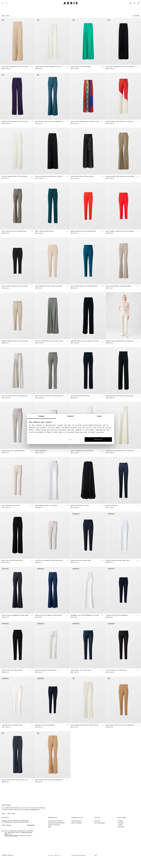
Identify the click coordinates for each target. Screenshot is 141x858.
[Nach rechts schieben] (31, 41)
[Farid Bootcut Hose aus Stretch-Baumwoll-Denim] (52, 96)
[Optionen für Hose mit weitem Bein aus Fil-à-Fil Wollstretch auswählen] (67, 341)
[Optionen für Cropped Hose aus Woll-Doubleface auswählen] (138, 615)
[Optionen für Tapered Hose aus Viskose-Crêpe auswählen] (102, 560)
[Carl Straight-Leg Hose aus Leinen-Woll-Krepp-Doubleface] (88, 699)
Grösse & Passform (54, 825)
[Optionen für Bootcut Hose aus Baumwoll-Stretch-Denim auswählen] (32, 615)
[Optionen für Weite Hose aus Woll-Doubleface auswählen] (32, 560)
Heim (3, 813)
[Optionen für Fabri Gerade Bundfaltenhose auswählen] (67, 231)
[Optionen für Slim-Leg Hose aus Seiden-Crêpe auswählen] (102, 670)
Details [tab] (70, 416)
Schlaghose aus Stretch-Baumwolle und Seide (85, 615)
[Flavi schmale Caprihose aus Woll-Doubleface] (123, 205)
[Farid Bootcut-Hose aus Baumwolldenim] (17, 205)
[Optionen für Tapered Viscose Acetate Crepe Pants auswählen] (138, 560)
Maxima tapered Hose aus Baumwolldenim (83, 231)
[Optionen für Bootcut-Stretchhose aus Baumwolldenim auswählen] (138, 286)
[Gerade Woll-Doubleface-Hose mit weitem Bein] (123, 425)
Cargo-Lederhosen (40, 450)
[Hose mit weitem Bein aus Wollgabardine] (17, 370)
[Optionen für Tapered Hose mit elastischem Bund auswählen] (32, 451)
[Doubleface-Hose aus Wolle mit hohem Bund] (123, 370)
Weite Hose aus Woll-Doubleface (12, 560)
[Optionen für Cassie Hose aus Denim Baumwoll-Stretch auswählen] (67, 67)
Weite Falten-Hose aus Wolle (80, 505)
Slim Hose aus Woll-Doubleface (45, 725)
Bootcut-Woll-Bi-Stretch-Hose (80, 396)
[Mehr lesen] (45, 809)
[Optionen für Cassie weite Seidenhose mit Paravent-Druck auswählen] (102, 121)
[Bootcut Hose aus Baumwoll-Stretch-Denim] (17, 590)
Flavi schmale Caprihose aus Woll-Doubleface (120, 231)
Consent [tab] (41, 416)
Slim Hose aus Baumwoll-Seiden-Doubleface (48, 560)
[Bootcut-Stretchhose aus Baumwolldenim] (123, 260)
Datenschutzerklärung (11, 835)
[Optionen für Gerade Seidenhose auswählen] (138, 505)
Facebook (120, 821)
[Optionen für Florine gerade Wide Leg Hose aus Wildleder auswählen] (138, 176)
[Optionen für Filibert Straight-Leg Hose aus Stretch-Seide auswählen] (32, 121)
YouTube (120, 825)
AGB (96, 855)
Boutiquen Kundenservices (56, 823)
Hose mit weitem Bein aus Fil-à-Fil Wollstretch (49, 341)
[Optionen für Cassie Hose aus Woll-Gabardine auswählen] (102, 67)
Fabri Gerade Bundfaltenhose (44, 231)
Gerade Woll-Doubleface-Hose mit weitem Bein (120, 450)
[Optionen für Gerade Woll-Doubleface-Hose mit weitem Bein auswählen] (138, 451)
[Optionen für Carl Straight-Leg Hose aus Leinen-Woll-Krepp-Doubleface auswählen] (102, 725)
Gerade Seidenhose (111, 505)
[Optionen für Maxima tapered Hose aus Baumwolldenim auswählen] (102, 231)
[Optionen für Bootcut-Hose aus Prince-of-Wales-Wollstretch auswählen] (67, 396)
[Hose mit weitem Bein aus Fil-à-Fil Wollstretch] (52, 315)
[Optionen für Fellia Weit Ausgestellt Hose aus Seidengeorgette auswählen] (32, 67)
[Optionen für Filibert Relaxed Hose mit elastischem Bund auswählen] (32, 176)
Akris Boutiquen (77, 823)
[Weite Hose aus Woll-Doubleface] (17, 535)
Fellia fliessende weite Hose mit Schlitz (48, 176)
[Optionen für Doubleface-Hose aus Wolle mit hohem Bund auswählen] (138, 396)
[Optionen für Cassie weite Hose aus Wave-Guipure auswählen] (102, 176)
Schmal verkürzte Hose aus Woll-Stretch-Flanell (15, 341)
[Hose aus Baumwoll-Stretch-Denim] (52, 644)
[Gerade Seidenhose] (123, 480)
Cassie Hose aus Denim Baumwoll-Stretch (48, 66)
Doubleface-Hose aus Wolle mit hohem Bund (119, 396)
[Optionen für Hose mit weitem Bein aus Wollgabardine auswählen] (32, 396)
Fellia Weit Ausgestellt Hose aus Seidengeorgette (15, 66)
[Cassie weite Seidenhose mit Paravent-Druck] (88, 96)
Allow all (98, 439)
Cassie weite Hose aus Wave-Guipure (82, 176)
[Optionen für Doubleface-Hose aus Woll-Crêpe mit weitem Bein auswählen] (102, 341)
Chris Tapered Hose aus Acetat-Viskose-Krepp (120, 725)
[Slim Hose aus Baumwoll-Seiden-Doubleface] (52, 535)
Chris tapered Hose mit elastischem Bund (48, 286)
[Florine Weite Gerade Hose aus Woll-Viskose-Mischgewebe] (17, 754)
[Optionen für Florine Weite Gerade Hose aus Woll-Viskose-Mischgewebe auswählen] (32, 780)
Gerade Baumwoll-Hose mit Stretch (46, 505)
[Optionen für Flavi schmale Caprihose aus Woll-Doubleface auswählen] (138, 231)
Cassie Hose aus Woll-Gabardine (81, 66)
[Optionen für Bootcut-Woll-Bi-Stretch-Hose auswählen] (102, 396)
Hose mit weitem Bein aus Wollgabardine (15, 396)
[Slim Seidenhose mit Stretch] (17, 480)
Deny (70, 439)
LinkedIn (120, 823)
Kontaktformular (77, 821)
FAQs (49, 826)
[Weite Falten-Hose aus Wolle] (88, 480)
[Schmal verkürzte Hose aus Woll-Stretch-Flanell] (17, 315)
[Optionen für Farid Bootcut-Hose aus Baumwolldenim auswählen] (32, 231)
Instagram (121, 826)
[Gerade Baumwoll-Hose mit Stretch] (52, 480)
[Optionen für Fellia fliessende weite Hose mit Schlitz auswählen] (67, 176)
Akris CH (57, 855)
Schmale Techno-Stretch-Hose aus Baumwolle (120, 341)
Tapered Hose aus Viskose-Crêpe (81, 560)
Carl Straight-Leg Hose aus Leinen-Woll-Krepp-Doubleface (85, 725)
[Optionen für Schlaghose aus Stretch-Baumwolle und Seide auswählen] (102, 615)
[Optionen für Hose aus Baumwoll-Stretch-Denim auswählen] (67, 670)
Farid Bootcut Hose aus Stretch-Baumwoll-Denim (49, 121)
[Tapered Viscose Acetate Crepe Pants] (123, 535)
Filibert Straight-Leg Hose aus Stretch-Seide (15, 121)
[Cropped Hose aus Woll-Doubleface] (123, 590)
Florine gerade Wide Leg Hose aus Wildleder (120, 176)
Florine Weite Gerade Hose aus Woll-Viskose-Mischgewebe (15, 780)
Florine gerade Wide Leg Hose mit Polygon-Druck (120, 121)
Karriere (97, 821)
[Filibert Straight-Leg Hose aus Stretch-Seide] (17, 96)
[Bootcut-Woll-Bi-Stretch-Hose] (88, 370)
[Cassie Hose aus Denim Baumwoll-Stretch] (52, 41)
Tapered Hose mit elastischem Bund (13, 450)
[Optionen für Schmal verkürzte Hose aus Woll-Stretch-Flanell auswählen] (32, 341)
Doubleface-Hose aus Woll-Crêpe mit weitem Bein (85, 341)
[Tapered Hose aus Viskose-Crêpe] (88, 535)
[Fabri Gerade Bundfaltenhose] (52, 205)
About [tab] (99, 416)
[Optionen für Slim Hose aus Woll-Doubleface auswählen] (67, 725)
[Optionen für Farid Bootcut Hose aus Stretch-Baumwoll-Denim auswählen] (67, 121)
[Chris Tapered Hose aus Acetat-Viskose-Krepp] (123, 699)
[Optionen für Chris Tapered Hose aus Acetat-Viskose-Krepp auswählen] (138, 725)
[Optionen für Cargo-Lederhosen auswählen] (67, 451)
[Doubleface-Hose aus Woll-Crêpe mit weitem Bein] (88, 315)
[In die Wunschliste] (31, 21)
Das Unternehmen (100, 823)
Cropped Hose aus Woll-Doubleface (117, 615)
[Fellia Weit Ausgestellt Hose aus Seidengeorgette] (17, 41)
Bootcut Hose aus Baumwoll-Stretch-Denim (15, 615)
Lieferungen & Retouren (55, 821)
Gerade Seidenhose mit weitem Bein (82, 450)
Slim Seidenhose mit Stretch (11, 505)
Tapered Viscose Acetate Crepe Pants (118, 560)
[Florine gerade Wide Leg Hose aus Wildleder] (123, 151)
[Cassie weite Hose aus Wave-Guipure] (88, 151)
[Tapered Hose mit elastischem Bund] (17, 425)
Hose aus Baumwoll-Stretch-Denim (45, 670)
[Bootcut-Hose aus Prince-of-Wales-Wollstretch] (52, 370)
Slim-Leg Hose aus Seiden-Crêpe (81, 670)
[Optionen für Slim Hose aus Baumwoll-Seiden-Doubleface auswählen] (67, 560)
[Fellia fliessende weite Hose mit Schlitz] (52, 151)
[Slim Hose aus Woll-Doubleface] (52, 699)
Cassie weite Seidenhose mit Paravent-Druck (85, 121)
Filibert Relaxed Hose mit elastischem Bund (15, 176)
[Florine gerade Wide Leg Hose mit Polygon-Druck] (123, 96)
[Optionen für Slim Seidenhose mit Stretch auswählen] (32, 505)
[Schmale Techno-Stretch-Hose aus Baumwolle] (123, 315)
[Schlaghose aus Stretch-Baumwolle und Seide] (88, 590)
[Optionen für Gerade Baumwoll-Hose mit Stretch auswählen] (67, 505)
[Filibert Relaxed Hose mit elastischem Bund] (17, 151)
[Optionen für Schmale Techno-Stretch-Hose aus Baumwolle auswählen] (138, 341)
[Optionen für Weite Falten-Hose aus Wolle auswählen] (102, 505)
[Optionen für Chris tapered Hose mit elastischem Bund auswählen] (67, 286)
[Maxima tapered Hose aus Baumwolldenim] (88, 205)
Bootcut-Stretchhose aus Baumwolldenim (118, 286)
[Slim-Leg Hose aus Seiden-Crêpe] (88, 644)
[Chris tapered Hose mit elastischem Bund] (52, 260)
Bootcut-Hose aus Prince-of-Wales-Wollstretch (49, 396)
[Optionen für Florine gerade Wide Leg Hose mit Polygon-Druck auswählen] (138, 121)
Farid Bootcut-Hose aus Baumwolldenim (14, 231)
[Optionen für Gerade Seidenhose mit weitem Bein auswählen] (102, 451)
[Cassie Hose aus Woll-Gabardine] (88, 41)
